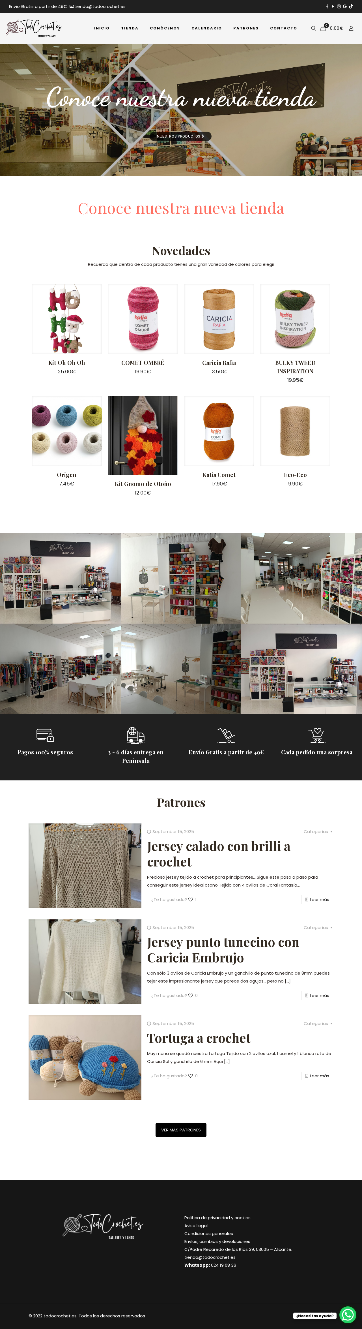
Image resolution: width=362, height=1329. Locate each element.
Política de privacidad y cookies (217, 1218)
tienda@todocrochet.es (100, 6)
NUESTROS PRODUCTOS (179, 136)
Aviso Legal (196, 1226)
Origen (66, 474)
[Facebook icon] (327, 6)
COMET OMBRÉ (142, 362)
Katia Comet (219, 474)
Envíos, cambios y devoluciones (217, 1241)
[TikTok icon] (351, 6)
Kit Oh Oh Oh (66, 362)
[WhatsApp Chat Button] (347, 1314)
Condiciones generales (208, 1233)
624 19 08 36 (223, 1265)
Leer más (319, 899)
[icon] (345, 6)
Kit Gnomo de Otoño (143, 483)
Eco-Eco (295, 474)
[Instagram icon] (339, 6)
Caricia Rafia (219, 362)
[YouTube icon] (333, 6)
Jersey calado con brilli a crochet (218, 853)
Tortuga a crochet (199, 1037)
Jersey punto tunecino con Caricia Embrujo (223, 949)
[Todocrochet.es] (34, 28)
